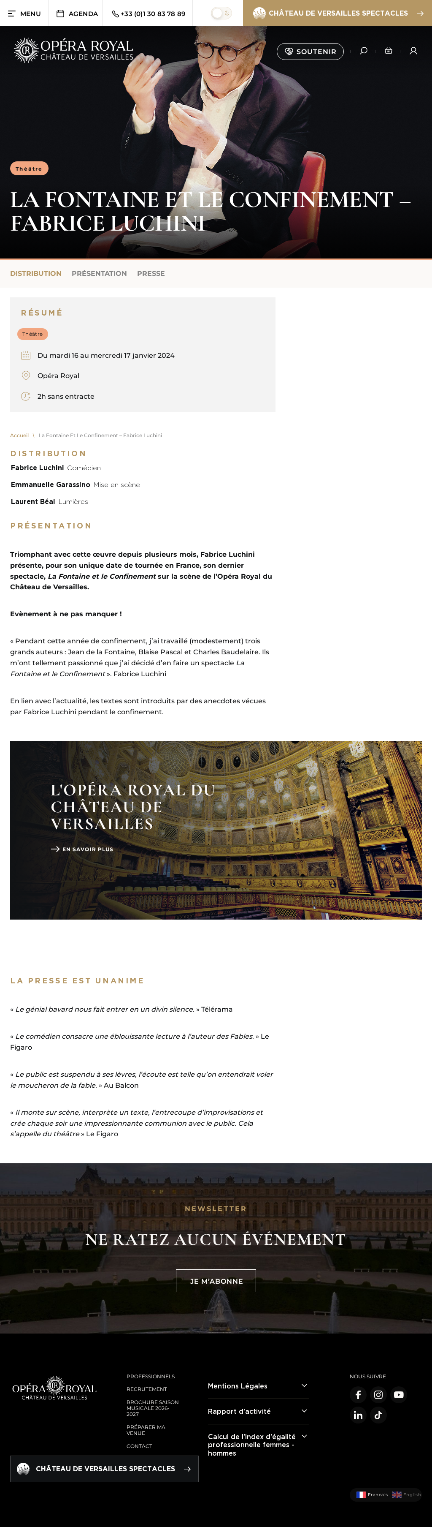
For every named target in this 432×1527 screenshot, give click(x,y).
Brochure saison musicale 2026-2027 (153, 1408)
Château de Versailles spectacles (338, 13)
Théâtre (29, 169)
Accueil (19, 435)
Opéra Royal (58, 376)
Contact (139, 1446)
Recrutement (147, 1389)
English (409, 1494)
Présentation (99, 273)
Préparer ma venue (146, 1430)
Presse (151, 273)
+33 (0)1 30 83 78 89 (153, 14)
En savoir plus (87, 849)
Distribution (36, 273)
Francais (374, 1494)
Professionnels (151, 1376)
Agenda (83, 14)
